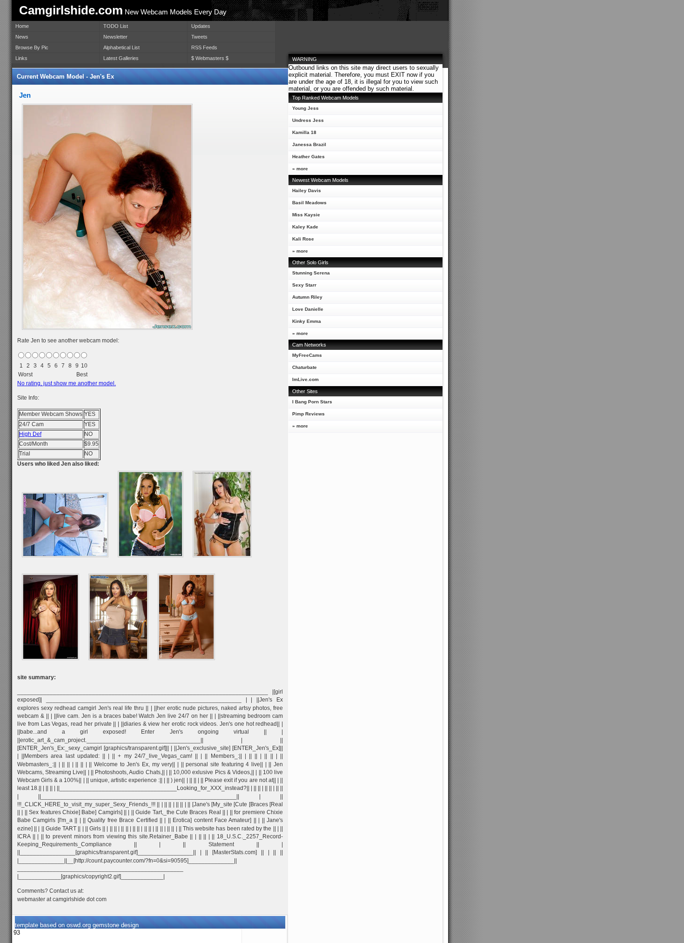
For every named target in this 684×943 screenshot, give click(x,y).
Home (22, 26)
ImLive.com (305, 379)
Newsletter (115, 37)
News (21, 37)
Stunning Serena (311, 272)
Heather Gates (308, 156)
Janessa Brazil (309, 144)
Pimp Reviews (308, 413)
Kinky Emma (306, 321)
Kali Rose (303, 238)
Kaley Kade (305, 226)
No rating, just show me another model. (66, 383)
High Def (30, 434)
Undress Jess (308, 120)
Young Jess (305, 108)
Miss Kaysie (306, 214)
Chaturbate (304, 367)
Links (21, 58)
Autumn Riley (307, 297)
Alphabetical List (121, 47)
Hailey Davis (306, 190)
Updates (200, 26)
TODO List (115, 26)
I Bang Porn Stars (312, 401)
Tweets (199, 37)
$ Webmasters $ (209, 58)
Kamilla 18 (304, 132)
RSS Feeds (204, 47)
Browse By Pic (31, 47)
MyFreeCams (307, 355)
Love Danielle (307, 309)
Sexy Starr (304, 285)
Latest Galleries (121, 58)
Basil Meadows (309, 202)
